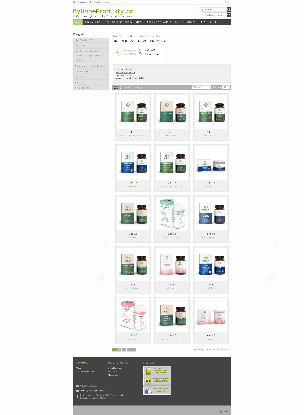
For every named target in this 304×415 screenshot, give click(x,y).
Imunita (131, 339)
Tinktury (189, 22)
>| (134, 349)
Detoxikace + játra (170, 237)
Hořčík (210, 288)
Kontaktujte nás (115, 368)
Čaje (106, 22)
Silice (213, 22)
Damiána (132, 237)
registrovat (105, 2)
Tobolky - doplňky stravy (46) (89, 51)
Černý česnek (171, 135)
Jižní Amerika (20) (84, 40)
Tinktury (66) (81, 71)
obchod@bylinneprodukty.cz (92, 390)
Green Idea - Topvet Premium (151, 36)
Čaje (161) (80, 45)
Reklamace (112, 371)
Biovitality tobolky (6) (125, 72)
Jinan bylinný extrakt (170, 339)
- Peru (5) (80, 60)
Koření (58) (80, 77)
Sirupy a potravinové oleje (163, 22)
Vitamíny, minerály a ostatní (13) (130, 78)
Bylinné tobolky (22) (125, 75)
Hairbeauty (171, 288)
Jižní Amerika (92, 22)
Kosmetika (81, 28)
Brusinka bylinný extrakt (132, 135)
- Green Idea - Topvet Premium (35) (91, 55)
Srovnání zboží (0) (133, 87)
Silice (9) (79, 82)
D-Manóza (209, 186)
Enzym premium (209, 237)
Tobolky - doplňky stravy (128, 22)
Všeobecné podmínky (85, 371)
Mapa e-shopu (114, 375)
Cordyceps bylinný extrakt (171, 186)
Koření (202, 22)
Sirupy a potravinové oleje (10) (90, 66)
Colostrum (131, 186)
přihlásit (92, 2)
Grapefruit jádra (132, 288)
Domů (77, 22)
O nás (78, 368)
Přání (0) (227, 2)
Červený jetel (210, 135)
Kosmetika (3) (82, 87)
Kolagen (209, 339)
